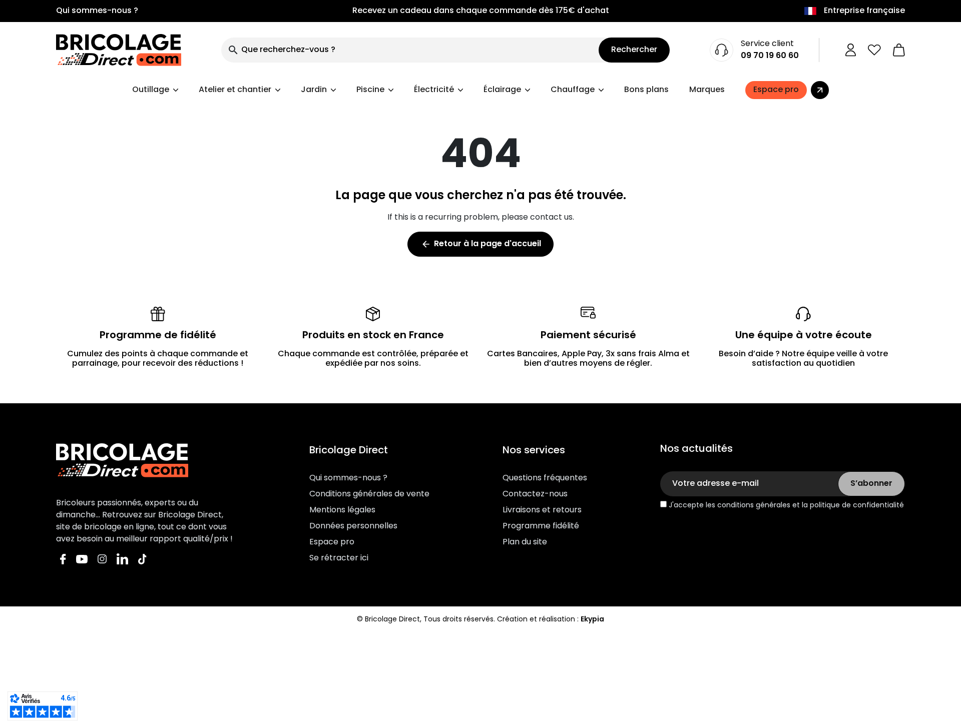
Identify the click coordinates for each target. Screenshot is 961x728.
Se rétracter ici (338, 558)
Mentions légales (342, 510)
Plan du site (525, 542)
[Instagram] (102, 559)
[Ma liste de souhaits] (874, 50)
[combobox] (410, 50)
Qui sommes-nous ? (97, 11)
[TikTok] (142, 559)
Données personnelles (353, 526)
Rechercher (634, 50)
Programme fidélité (541, 526)
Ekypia (592, 619)
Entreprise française (864, 11)
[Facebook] (63, 559)
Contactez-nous (535, 494)
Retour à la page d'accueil (481, 244)
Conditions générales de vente (369, 494)
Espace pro (331, 542)
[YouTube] (82, 559)
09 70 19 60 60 (770, 56)
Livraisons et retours (542, 510)
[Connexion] (850, 50)
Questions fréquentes (545, 478)
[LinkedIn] (122, 559)
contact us (551, 217)
